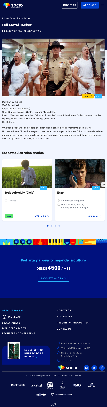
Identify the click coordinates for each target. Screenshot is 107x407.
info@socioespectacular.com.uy (75, 343)
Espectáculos (16, 18)
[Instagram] (86, 368)
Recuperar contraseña (18, 333)
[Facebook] (102, 368)
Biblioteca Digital (15, 328)
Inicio (5, 18)
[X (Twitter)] (94, 368)
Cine (27, 18)
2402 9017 (66, 360)
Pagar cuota (11, 323)
